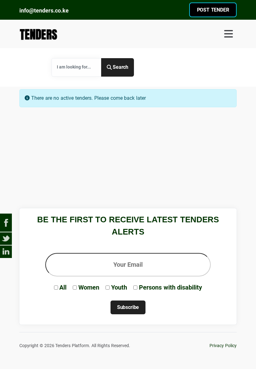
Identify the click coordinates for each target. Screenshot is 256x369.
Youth (119, 287)
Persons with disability (170, 287)
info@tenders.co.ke (44, 10)
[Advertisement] (133, 141)
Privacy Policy (223, 345)
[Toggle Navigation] (183, 34)
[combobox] (76, 67)
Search (120, 67)
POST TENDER (213, 10)
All (62, 287)
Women (88, 287)
